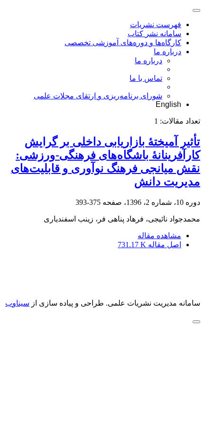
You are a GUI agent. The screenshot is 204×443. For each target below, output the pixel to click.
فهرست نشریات (155, 24)
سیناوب (17, 303)
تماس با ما (146, 78)
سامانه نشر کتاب (154, 33)
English (168, 104)
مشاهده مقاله (159, 235)
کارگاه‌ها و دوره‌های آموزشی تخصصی (123, 43)
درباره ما (167, 52)
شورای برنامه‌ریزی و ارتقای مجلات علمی (98, 96)
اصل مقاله (149, 245)
